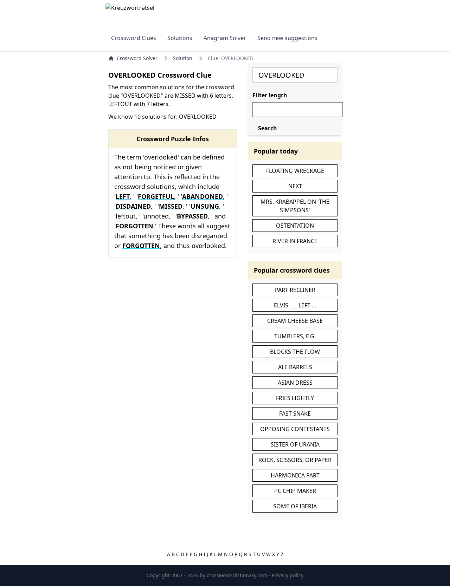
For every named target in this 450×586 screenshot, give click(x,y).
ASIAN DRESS (295, 382)
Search (267, 128)
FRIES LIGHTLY (295, 398)
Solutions (179, 38)
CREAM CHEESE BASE (295, 321)
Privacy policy (287, 575)
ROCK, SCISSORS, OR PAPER (295, 460)
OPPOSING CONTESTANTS (295, 429)
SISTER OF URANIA (295, 444)
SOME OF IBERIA (295, 506)
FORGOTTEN (134, 226)
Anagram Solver (225, 38)
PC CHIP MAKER (295, 491)
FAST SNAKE (295, 413)
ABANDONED (202, 196)
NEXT (295, 186)
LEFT (123, 196)
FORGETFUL (156, 196)
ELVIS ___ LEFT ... (295, 305)
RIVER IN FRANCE (294, 241)
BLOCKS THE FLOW (295, 352)
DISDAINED (133, 206)
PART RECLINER (295, 290)
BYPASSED (192, 216)
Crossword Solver (137, 58)
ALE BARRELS (295, 367)
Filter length (269, 95)
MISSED (170, 206)
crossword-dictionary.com (238, 575)
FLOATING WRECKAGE (295, 171)
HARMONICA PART (295, 475)
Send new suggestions (287, 38)
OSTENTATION (295, 225)
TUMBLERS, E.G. (295, 336)
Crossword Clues (133, 38)
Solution (182, 58)
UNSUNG (205, 206)
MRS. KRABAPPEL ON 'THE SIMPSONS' (295, 206)
